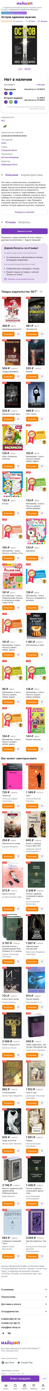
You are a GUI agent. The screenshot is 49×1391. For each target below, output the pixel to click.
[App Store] (7, 1362)
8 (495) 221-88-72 (10, 1323)
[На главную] (24, 5)
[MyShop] (10, 1344)
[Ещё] (44, 1378)
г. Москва (40, 85)
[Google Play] (25, 1362)
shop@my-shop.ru (10, 1327)
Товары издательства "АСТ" (19, 291)
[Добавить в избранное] (18, 334)
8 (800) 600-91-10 (10, 1319)
